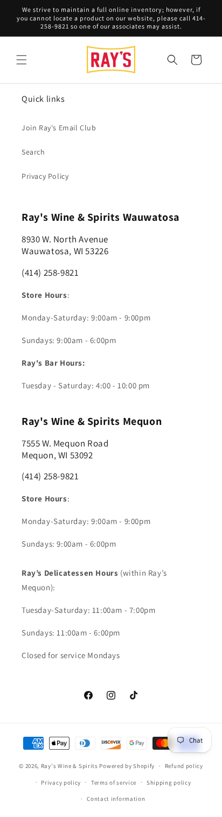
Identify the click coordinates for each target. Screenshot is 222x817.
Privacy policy (61, 782)
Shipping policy (169, 782)
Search (33, 152)
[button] (21, 60)
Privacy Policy (45, 176)
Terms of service (113, 782)
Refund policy (184, 766)
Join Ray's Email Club (59, 127)
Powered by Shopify (127, 766)
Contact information (116, 798)
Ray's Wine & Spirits (69, 766)
